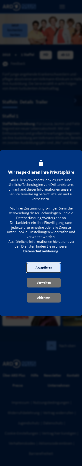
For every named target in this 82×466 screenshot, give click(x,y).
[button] (44, 267)
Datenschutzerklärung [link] (40, 251)
